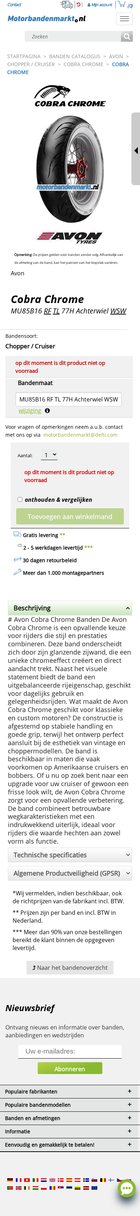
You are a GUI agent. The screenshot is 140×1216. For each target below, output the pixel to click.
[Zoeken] (127, 37)
